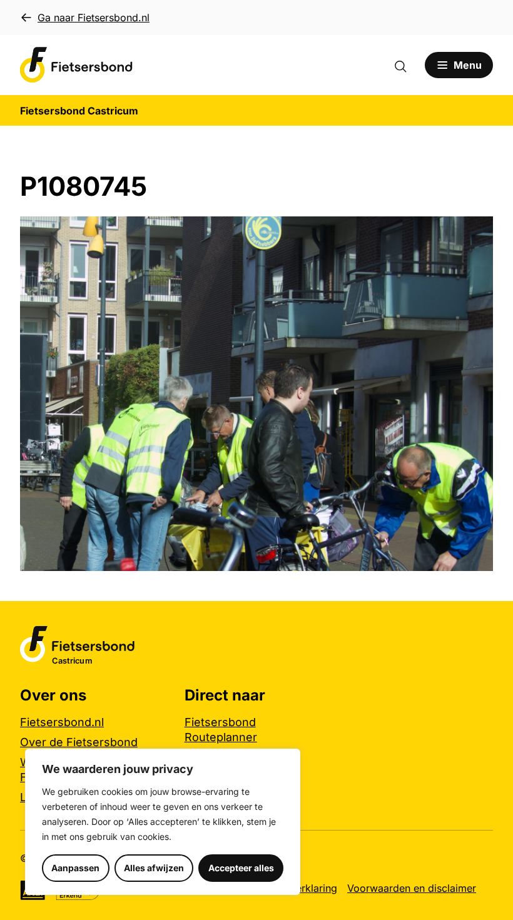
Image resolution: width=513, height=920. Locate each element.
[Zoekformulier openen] (407, 65)
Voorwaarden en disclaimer (411, 888)
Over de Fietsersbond (79, 742)
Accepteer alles (241, 867)
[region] (162, 822)
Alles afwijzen (154, 867)
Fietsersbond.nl (62, 722)
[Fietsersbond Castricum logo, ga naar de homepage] (76, 65)
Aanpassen (75, 867)
